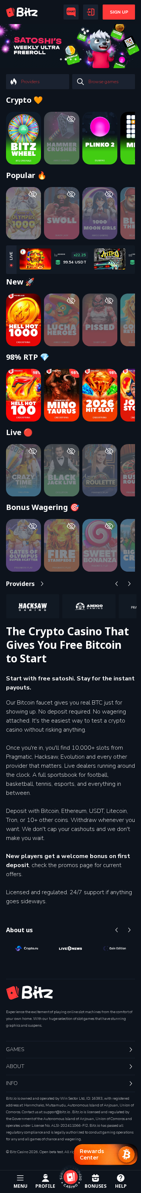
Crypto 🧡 (24, 100)
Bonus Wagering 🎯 (42, 507)
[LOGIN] (90, 12)
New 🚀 (20, 282)
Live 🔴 (19, 432)
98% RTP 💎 (27, 357)
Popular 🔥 (26, 175)
